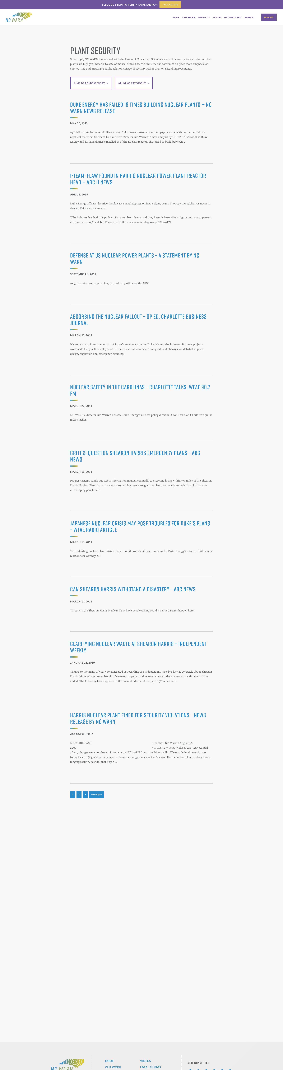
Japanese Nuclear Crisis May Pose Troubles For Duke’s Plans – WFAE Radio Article (140, 526)
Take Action (170, 4)
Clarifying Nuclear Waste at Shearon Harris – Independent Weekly (138, 647)
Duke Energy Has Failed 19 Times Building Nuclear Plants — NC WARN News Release (141, 107)
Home (109, 1060)
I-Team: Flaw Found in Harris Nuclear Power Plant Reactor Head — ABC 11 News (138, 179)
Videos (145, 1060)
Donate (269, 17)
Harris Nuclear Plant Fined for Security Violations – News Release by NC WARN (138, 718)
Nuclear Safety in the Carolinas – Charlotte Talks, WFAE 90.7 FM (140, 390)
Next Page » (96, 795)
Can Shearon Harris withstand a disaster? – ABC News (133, 589)
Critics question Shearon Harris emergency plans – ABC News (135, 456)
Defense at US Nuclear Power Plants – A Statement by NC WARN (134, 258)
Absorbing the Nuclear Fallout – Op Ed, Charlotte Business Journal (138, 319)
